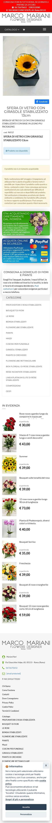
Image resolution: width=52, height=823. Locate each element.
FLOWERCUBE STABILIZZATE (20, 327)
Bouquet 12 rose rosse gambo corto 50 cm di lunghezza (34, 607)
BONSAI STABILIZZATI (16, 321)
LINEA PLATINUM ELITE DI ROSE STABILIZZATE (21, 378)
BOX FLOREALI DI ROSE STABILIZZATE (24, 366)
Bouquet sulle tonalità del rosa (34, 477)
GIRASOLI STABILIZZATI (17, 349)
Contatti (5, 694)
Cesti (8, 391)
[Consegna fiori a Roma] (26, 18)
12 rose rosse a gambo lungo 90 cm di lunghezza (33, 500)
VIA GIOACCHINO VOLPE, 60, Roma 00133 (27, 10)
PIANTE (9, 333)
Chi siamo (6, 686)
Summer (23, 456)
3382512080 (34, 7)
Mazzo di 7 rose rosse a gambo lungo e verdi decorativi (34, 436)
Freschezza (24, 563)
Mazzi (9, 338)
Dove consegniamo (10, 698)
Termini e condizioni (10, 711)
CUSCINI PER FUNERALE (17, 344)
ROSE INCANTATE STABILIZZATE (21, 372)
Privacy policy (8, 702)
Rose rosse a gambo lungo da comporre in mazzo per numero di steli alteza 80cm (33, 416)
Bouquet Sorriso (27, 541)
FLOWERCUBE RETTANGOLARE (21, 361)
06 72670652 (20, 7)
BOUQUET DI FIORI (15, 310)
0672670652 (11, 668)
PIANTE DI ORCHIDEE (16, 355)
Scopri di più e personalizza (19, 799)
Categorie (13, 297)
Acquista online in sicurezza (15, 242)
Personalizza (26, 814)
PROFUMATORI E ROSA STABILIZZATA (23, 305)
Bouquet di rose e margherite (33, 584)
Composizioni (13, 386)
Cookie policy (7, 707)
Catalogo (11, 29)
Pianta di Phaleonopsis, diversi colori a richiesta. (34, 522)
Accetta (26, 807)
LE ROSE (10, 316)
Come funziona (8, 690)
